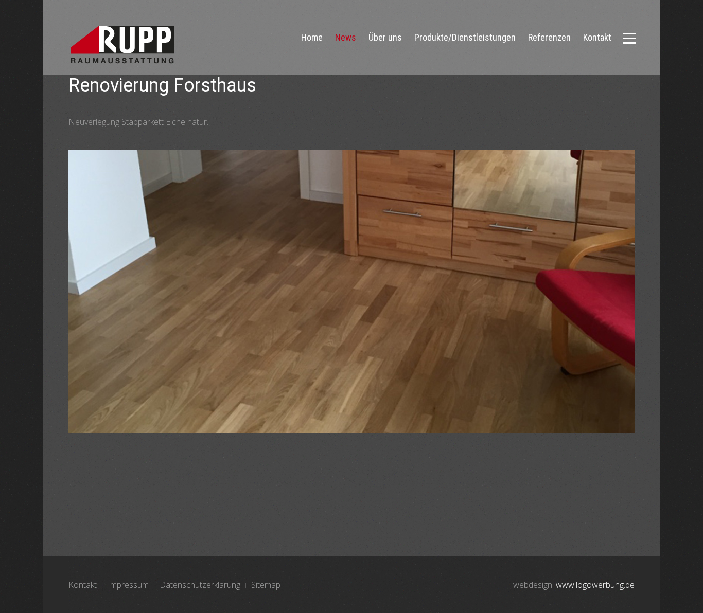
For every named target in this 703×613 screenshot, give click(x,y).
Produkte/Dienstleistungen (465, 37)
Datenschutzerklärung (200, 584)
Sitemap (265, 584)
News (345, 37)
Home (312, 37)
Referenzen (549, 37)
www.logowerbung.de (595, 584)
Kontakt (597, 37)
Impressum (128, 584)
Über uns (385, 37)
